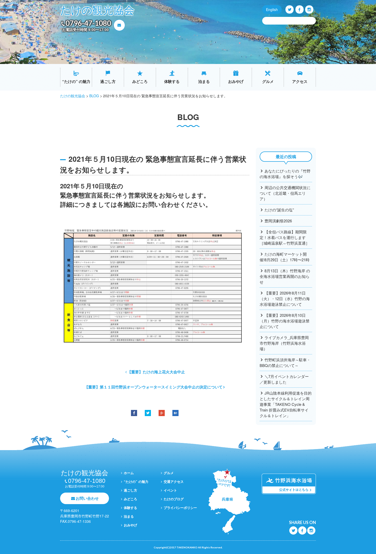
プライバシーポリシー (180, 507)
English (272, 9)
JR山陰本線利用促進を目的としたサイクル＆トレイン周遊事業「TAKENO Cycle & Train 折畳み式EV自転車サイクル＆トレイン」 (286, 404)
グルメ (268, 81)
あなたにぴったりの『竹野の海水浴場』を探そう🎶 (285, 173)
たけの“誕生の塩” (279, 209)
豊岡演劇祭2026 (278, 220)
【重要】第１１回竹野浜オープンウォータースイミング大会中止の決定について (153, 387)
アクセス (299, 81)
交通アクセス (174, 481)
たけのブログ (174, 498)
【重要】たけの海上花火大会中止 (156, 372)
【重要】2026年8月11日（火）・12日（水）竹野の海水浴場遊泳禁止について (285, 298)
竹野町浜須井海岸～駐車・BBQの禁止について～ (285, 362)
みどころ (140, 81)
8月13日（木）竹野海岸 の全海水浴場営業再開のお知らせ (285, 276)
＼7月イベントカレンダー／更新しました (284, 379)
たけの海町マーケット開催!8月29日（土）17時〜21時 (284, 256)
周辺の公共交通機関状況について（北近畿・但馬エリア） (285, 193)
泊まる (204, 81)
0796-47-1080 (88, 23)
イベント (170, 490)
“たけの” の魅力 (76, 81)
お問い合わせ (87, 498)
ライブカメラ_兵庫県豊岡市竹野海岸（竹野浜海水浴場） (284, 343)
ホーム (129, 472)
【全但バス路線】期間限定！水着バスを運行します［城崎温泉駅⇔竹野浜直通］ (284, 237)
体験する (172, 81)
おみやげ (236, 81)
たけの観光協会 (97, 10)
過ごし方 (108, 81)
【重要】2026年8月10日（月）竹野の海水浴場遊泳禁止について (284, 320)
